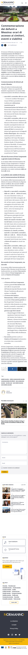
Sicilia (14, 589)
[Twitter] (22, 369)
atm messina (17, 599)
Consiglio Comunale (7, 599)
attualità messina (7, 587)
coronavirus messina (8, 597)
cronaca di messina (16, 593)
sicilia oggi (15, 595)
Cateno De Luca (16, 591)
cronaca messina (7, 589)
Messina (3, 383)
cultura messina (7, 591)
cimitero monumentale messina (17, 379)
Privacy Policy (14, 628)
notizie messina (7, 593)
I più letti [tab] (23, 484)
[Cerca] (22, 3)
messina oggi (9, 383)
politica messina (7, 595)
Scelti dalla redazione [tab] (7, 484)
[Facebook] (12, 369)
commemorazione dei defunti (8, 381)
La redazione (14, 621)
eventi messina (16, 587)
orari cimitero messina (6, 384)
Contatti (14, 625)
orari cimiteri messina (18, 383)
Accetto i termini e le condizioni (11, 468)
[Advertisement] (14, 525)
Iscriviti (7, 566)
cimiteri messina (5, 379)
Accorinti (17, 597)
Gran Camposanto (20, 381)
